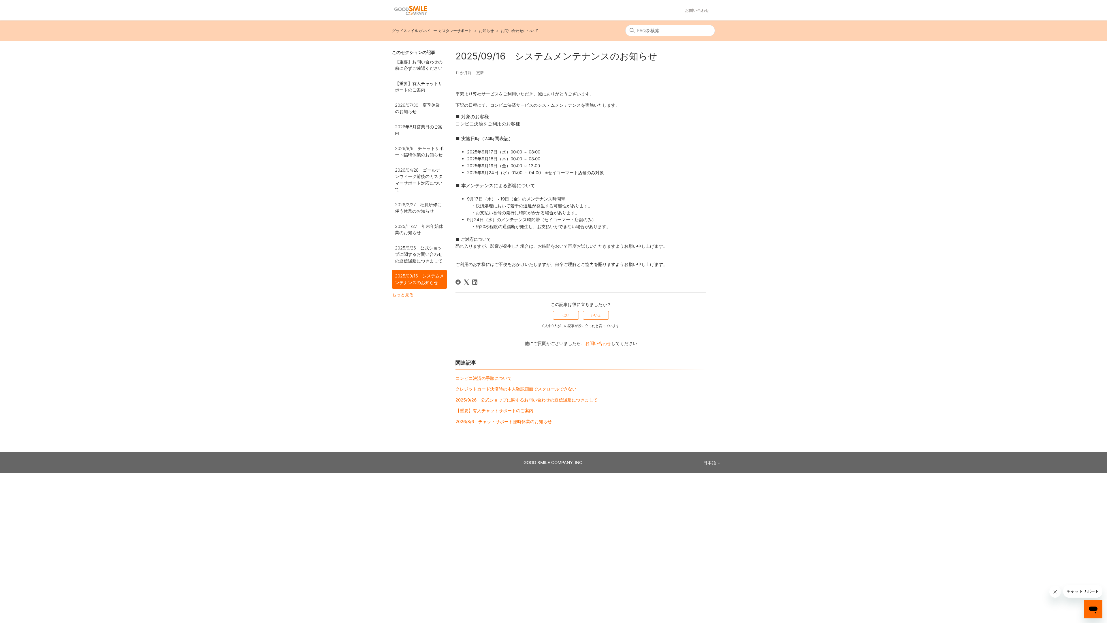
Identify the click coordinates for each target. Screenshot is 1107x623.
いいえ (596, 315)
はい (565, 315)
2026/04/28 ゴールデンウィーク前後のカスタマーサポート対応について (419, 179)
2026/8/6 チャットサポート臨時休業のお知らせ (419, 152)
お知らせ (486, 30)
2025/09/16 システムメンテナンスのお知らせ (419, 279)
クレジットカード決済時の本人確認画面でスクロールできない (516, 389)
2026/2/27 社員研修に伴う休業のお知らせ (418, 208)
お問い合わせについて (519, 30)
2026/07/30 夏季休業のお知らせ (417, 108)
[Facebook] (458, 282)
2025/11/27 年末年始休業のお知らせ (419, 230)
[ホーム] (410, 10)
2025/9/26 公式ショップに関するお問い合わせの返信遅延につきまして (419, 254)
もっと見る (403, 294)
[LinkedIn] (474, 282)
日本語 (710, 462)
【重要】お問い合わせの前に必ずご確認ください (419, 65)
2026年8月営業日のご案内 (419, 130)
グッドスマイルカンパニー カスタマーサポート (432, 30)
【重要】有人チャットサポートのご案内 (419, 87)
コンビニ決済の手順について (483, 378)
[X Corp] (466, 282)
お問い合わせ (697, 10)
